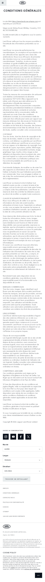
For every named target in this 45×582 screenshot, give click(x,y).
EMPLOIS (6, 488)
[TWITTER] (28, 437)
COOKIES (6, 507)
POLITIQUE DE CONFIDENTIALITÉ (13, 502)
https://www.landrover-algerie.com (25, 21)
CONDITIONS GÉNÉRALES (11, 493)
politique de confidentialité (32, 569)
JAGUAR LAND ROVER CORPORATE (14, 516)
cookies (12, 567)
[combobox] (22, 449)
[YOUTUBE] (13, 437)
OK (38, 575)
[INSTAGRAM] (6, 437)
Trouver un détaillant (16, 479)
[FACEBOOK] (21, 437)
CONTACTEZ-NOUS (9, 497)
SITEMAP (6, 511)
